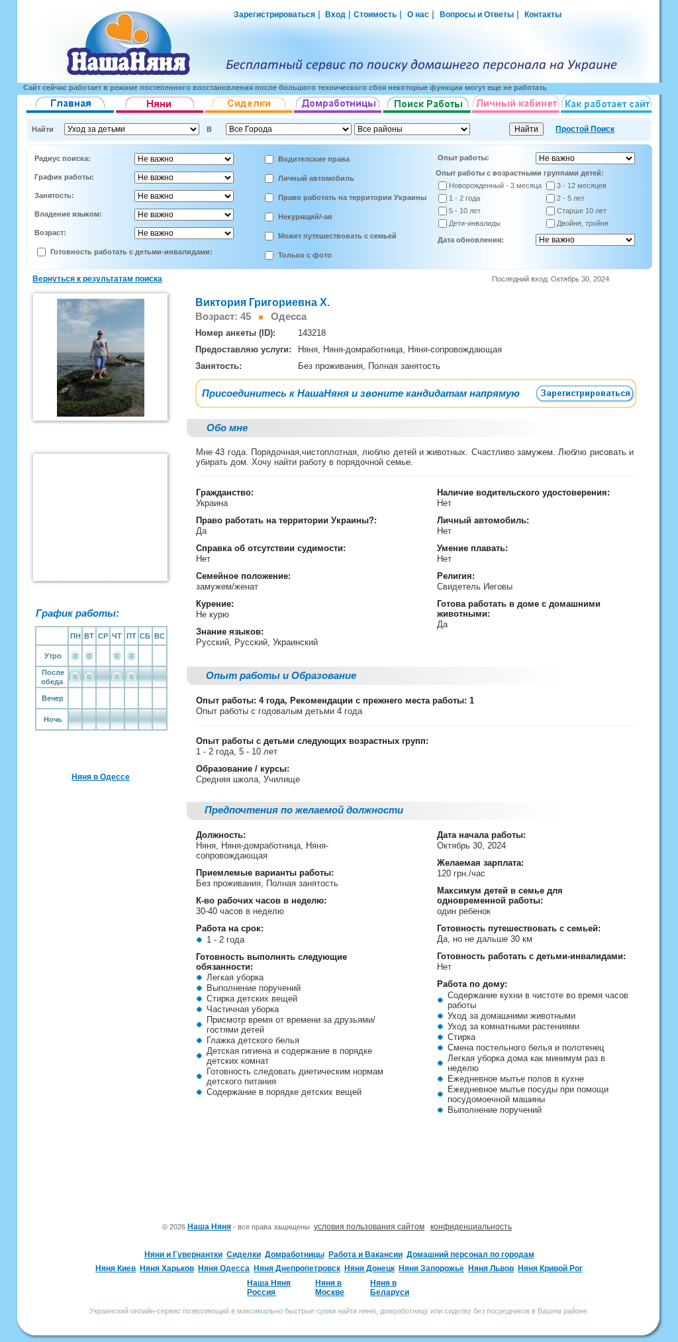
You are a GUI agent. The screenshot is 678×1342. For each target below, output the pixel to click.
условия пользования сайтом (369, 1226)
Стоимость (375, 14)
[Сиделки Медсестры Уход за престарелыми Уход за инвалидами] (249, 113)
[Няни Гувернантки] (160, 113)
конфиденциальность (471, 1226)
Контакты (542, 14)
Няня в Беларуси (389, 1287)
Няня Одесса (224, 1268)
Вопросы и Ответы (477, 14)
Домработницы (294, 1254)
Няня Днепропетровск (297, 1268)
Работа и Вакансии (365, 1254)
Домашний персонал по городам (470, 1254)
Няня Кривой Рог (550, 1268)
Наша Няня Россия (269, 1287)
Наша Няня (209, 1226)
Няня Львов (491, 1268)
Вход (334, 14)
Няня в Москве (329, 1287)
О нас (418, 14)
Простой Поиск (585, 129)
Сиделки (243, 1254)
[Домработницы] (338, 113)
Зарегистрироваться (274, 14)
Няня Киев (115, 1268)
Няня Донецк (369, 1268)
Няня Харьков (167, 1268)
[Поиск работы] (427, 113)
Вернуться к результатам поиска (97, 279)
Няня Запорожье (431, 1268)
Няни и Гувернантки (183, 1254)
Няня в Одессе (101, 777)
